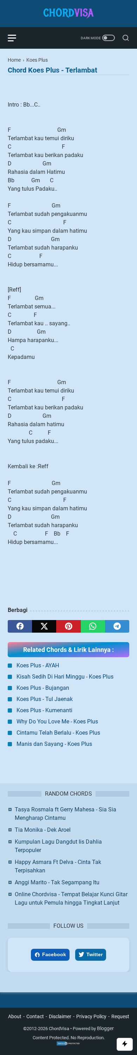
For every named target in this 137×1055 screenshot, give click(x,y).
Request (120, 1016)
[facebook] (20, 626)
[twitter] (44, 626)
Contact (35, 1016)
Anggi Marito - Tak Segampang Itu (57, 882)
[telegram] (117, 626)
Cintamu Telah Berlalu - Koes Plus (58, 732)
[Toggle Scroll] (125, 1044)
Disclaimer (60, 1016)
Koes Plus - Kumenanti (44, 710)
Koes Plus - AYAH (38, 665)
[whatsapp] (93, 626)
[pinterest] (68, 626)
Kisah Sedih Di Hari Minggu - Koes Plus (65, 676)
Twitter (94, 954)
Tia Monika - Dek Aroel (43, 829)
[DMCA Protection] (68, 1044)
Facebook (54, 954)
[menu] (16, 37)
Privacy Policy (91, 1016)
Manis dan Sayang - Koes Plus (54, 744)
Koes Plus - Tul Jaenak (45, 699)
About (14, 1016)
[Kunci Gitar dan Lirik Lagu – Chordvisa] (68, 13)
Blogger (105, 1028)
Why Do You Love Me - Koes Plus (57, 721)
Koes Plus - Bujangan (43, 688)
